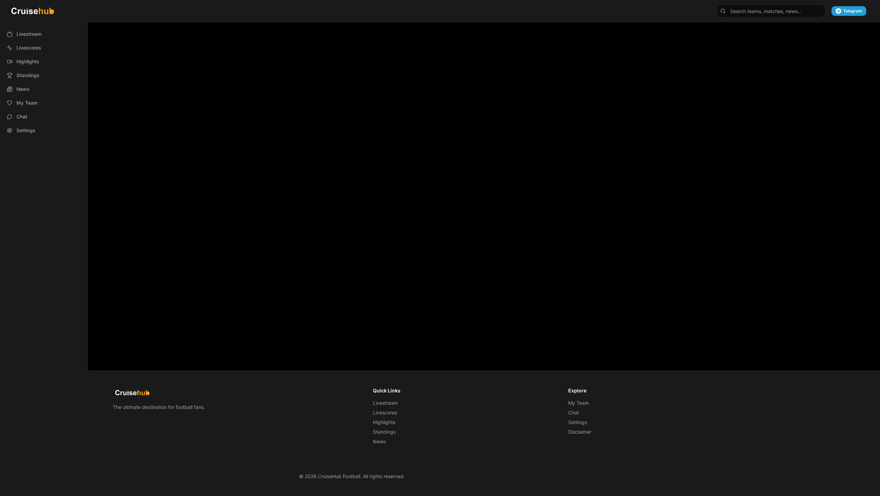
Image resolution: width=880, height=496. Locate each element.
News (23, 89)
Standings (28, 75)
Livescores (28, 48)
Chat (21, 116)
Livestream (29, 34)
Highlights (27, 61)
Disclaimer (579, 432)
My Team (26, 103)
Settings (25, 130)
